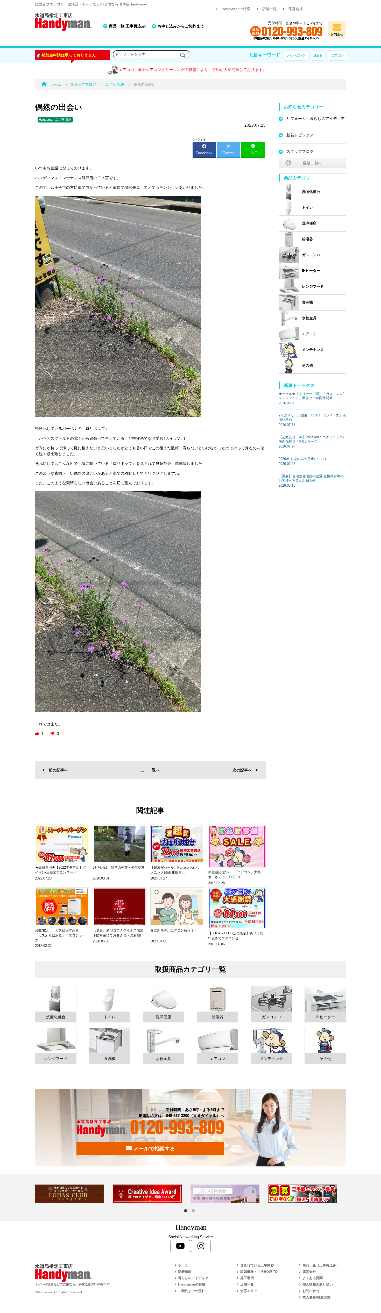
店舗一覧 (269, 9)
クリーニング (296, 55)
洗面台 (318, 55)
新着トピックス (300, 135)
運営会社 (295, 9)
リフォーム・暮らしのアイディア (315, 118)
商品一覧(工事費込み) (127, 26)
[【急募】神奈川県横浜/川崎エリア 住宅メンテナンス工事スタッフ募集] (307, 1194)
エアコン (337, 55)
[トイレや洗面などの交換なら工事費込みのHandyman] (93, 1273)
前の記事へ (58, 770)
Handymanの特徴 (236, 9)
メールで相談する (153, 1148)
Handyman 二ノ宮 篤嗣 (55, 119)
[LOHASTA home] (229, 1194)
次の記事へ (242, 770)
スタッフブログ (300, 151)
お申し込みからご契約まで (181, 26)
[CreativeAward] (151, 1194)
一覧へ (154, 770)
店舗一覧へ (312, 163)
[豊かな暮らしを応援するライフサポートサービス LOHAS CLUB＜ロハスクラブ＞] (74, 1194)
